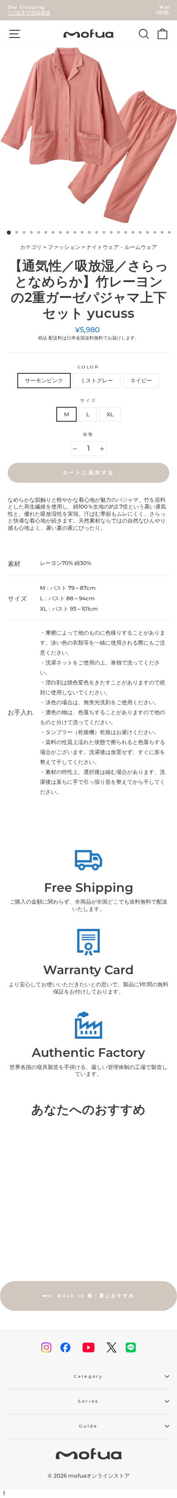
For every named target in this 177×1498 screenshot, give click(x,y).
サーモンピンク (44, 380)
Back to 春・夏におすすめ (95, 1296)
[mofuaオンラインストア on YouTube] (88, 1347)
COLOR (88, 366)
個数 (88, 434)
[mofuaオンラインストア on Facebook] (65, 1347)
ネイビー (141, 380)
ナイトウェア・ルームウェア (121, 247)
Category (88, 1376)
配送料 (55, 338)
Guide (88, 1425)
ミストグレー (96, 380)
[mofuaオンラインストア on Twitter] (112, 1347)
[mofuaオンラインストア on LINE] (131, 1347)
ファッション (64, 247)
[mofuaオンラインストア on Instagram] (46, 1347)
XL (110, 414)
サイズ (88, 400)
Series (88, 1401)
